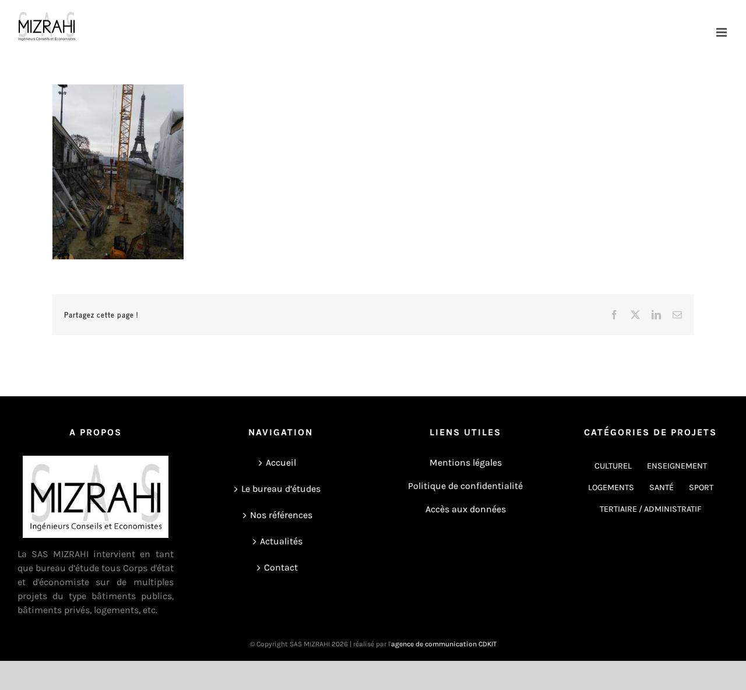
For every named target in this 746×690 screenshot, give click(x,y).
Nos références (281, 514)
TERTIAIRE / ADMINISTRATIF (651, 509)
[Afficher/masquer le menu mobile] (722, 32)
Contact (281, 567)
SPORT (701, 487)
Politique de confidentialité (465, 485)
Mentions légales (466, 462)
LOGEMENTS (611, 487)
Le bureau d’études (281, 488)
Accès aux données (465, 509)
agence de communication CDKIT (444, 644)
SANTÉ (661, 487)
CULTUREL (613, 466)
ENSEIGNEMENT (677, 466)
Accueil (281, 462)
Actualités (281, 541)
